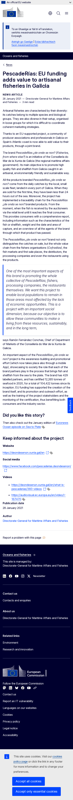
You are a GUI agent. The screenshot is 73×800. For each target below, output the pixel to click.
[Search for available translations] (43, 427)
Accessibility (10, 735)
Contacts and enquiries (17, 600)
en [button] (50, 13)
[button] (24, 537)
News (9, 64)
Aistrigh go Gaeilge (22, 41)
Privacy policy (11, 721)
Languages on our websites (19, 708)
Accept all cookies (28, 781)
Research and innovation (18, 649)
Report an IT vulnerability (18, 701)
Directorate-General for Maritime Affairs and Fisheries (35, 520)
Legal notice (10, 728)
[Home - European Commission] (13, 12)
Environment (10, 642)
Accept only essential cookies (36, 791)
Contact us (9, 694)
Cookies (8, 714)
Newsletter (39, 576)
